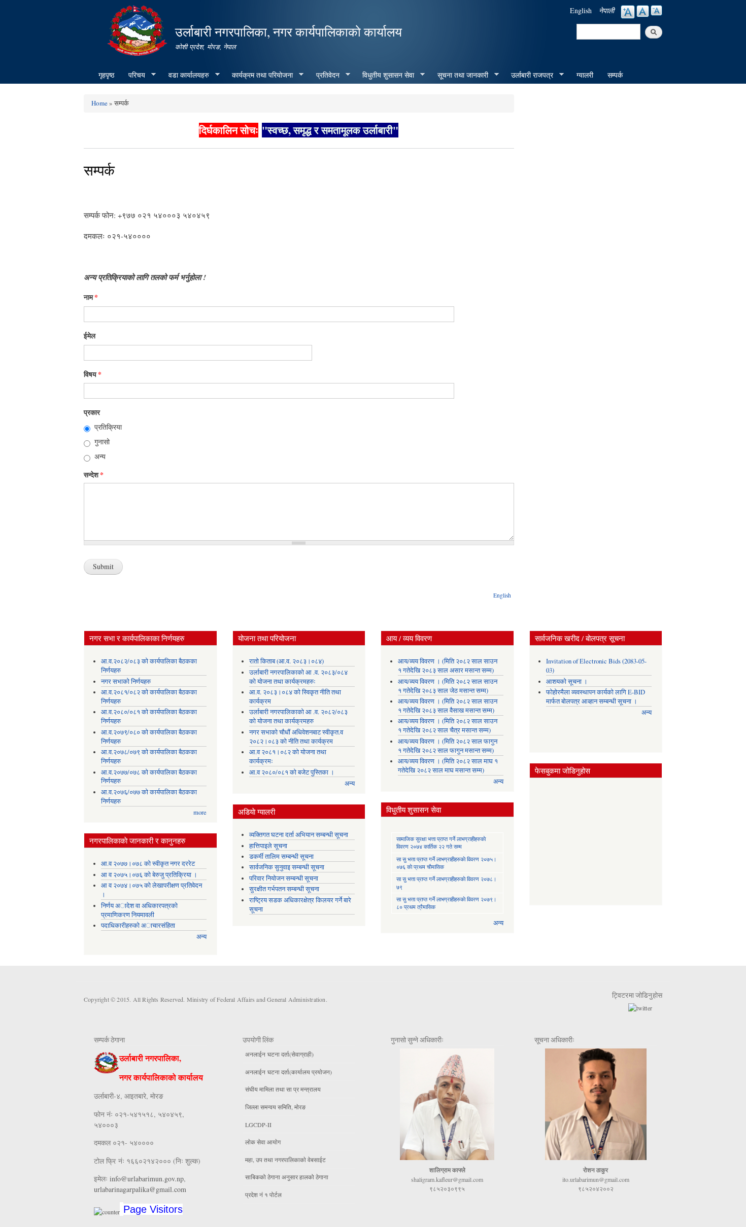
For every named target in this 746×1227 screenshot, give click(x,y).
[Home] (138, 29)
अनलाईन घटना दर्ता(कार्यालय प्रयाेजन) (288, 1072)
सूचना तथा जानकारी (459, 75)
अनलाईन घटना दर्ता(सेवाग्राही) (279, 1054)
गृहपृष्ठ (106, 75)
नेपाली (606, 10)
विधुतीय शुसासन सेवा (384, 75)
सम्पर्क (615, 75)
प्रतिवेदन (324, 75)
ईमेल (89, 336)
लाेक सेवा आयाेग (263, 1142)
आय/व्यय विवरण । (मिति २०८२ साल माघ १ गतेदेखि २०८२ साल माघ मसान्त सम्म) (448, 766)
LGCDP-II (258, 1124)
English (581, 10)
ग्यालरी (585, 75)
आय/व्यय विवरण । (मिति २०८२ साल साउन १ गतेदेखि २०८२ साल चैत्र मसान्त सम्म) (447, 725)
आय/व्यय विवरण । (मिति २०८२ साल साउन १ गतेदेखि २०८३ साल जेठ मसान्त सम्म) (447, 686)
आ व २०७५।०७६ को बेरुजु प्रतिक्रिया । (149, 874)
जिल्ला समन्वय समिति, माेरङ (275, 1107)
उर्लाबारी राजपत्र (528, 75)
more (200, 812)
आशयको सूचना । (567, 681)
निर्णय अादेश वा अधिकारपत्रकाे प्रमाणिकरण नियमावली (139, 910)
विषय (92, 374)
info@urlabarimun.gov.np (147, 1178)
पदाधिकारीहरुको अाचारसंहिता (138, 925)
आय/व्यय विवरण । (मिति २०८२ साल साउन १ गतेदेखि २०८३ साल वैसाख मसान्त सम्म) (447, 706)
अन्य (100, 456)
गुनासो (102, 441)
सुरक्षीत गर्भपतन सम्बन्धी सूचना (284, 889)
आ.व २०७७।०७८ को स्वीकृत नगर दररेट (148, 863)
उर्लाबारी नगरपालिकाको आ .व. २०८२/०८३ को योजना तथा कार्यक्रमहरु (298, 716)
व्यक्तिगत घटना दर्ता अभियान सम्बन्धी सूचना (298, 834)
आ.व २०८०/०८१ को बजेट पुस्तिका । (291, 772)
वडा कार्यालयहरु (185, 75)
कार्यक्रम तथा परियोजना (259, 75)
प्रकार (92, 412)
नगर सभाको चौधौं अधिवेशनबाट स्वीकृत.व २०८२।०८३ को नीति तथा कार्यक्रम (296, 737)
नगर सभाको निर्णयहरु (126, 681)
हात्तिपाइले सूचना (268, 846)
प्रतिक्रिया (108, 427)
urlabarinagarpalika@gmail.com (140, 1189)
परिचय (133, 75)
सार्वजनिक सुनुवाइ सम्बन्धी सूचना (286, 867)
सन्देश (94, 475)
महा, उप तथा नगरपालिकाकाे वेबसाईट (285, 1159)
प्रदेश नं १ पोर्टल (263, 1194)
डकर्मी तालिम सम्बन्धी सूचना (281, 856)
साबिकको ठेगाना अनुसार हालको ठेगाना (286, 1177)
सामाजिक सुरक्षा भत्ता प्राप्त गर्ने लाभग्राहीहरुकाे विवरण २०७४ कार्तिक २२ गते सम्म (441, 842)
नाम (91, 297)
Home (99, 103)
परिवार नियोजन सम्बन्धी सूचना (283, 878)
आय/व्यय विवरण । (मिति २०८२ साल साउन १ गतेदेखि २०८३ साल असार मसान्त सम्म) (447, 666)
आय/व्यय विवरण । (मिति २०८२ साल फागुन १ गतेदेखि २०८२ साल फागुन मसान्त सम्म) (447, 746)
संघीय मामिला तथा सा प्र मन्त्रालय (283, 1089)
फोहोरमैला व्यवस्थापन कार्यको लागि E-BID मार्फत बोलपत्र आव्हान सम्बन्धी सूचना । (595, 697)
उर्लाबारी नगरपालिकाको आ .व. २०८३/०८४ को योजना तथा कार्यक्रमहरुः (298, 677)
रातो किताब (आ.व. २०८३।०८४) (286, 661)
